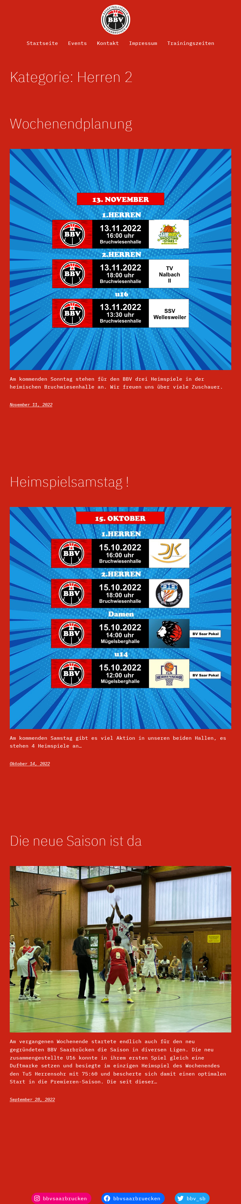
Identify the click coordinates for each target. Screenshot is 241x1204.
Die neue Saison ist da (76, 841)
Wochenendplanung (71, 124)
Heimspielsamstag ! (69, 482)
